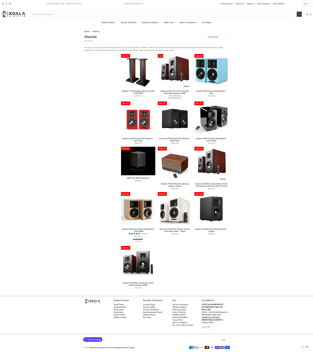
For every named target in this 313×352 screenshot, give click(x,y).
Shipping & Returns (179, 307)
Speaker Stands (119, 315)
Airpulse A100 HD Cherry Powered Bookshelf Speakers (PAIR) (175, 92)
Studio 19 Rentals (179, 312)
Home (86, 31)
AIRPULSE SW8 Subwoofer (138, 178)
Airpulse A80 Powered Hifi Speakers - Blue (211, 92)
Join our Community (180, 304)
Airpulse (96, 31)
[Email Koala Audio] (3, 4)
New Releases (278, 3)
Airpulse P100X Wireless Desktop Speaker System (175, 185)
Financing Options (179, 310)
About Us (250, 3)
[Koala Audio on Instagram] (10, 4)
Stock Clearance (263, 3)
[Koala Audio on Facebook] (6, 4)
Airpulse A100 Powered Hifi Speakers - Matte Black (175, 139)
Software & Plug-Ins (150, 22)
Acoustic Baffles (149, 307)
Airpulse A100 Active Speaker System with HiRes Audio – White (175, 230)
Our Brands (206, 22)
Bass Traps (147, 317)
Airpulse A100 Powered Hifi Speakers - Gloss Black (211, 139)
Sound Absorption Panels (152, 312)
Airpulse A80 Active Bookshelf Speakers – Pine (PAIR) (138, 230)
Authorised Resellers (180, 317)
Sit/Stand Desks (120, 307)
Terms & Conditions (179, 322)
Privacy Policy (177, 320)
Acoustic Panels (149, 304)
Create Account (226, 3)
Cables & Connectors (187, 22)
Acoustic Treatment (128, 22)
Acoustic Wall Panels (151, 310)
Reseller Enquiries (178, 315)
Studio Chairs (119, 310)
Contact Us (239, 3)
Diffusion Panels (149, 315)
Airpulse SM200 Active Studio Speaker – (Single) (211, 230)
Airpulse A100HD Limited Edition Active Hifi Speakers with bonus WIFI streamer (211, 185)
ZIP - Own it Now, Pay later (182, 325)
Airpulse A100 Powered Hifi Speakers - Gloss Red (138, 139)
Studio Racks (118, 312)
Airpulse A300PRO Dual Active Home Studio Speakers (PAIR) (138, 284)
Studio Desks (119, 304)
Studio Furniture (108, 22)
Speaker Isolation (120, 317)
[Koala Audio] (13, 14)
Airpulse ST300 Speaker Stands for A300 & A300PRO (138, 92)
